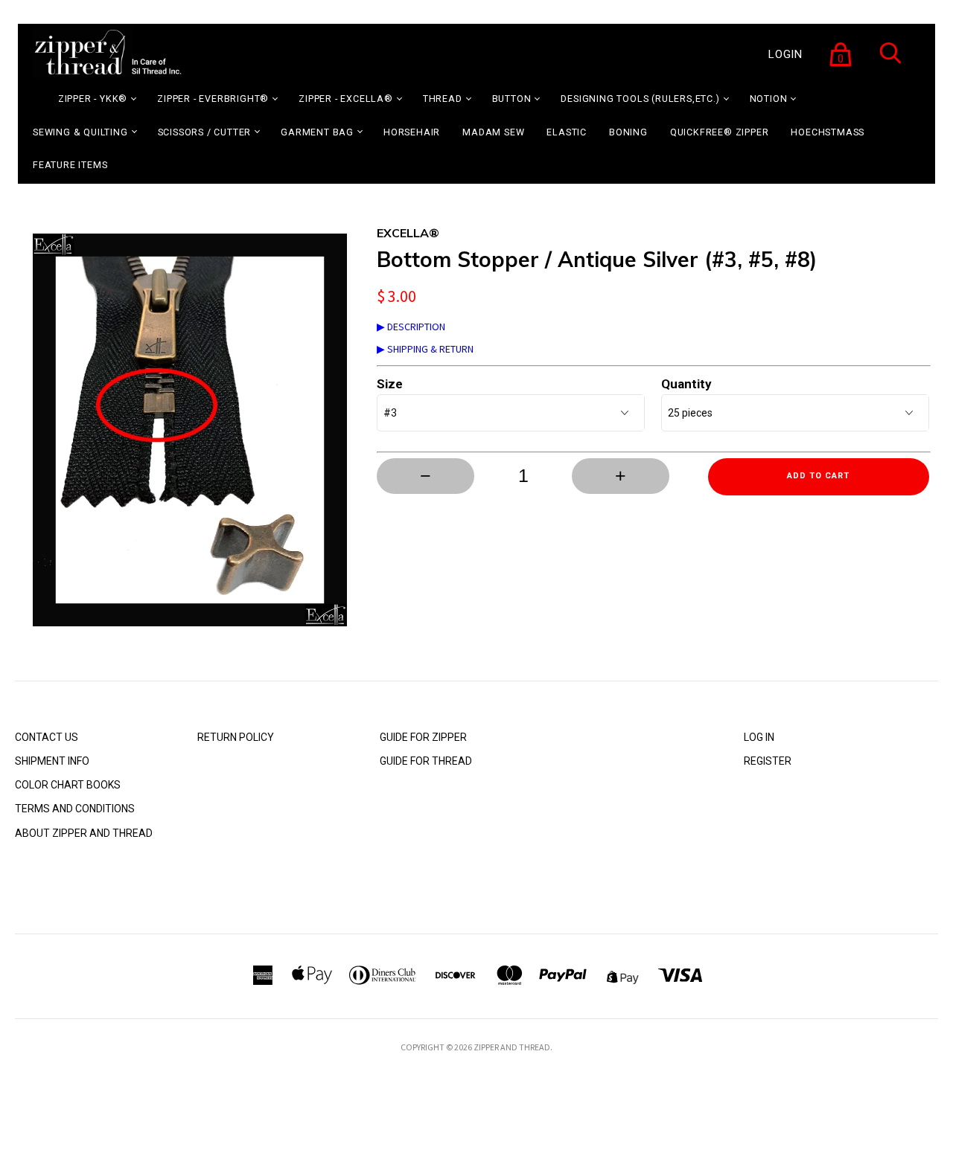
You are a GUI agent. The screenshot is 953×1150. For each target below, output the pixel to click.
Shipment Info (52, 761)
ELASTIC (566, 132)
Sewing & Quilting (80, 132)
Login (785, 54)
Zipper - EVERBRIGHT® (213, 98)
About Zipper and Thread (84, 833)
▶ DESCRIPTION (411, 326)
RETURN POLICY (235, 737)
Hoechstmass (827, 132)
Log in (759, 737)
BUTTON (512, 98)
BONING (628, 132)
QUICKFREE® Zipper (719, 132)
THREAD (442, 98)
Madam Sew (493, 132)
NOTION (769, 98)
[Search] (890, 62)
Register (767, 761)
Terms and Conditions (75, 809)
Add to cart (818, 476)
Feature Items (70, 164)
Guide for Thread (426, 761)
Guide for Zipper (423, 737)
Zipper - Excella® (346, 98)
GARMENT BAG (317, 132)
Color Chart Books (68, 785)
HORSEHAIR (411, 132)
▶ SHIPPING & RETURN (425, 349)
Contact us (46, 737)
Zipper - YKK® (92, 98)
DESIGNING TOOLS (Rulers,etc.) (640, 98)
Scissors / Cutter (205, 132)
